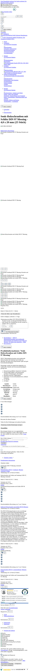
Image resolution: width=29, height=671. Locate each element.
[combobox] (8, 17)
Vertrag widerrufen (5, 609)
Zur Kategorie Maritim (9, 90)
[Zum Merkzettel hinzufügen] (3, 468)
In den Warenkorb (5, 329)
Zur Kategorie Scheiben (10, 67)
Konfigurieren (18, 663)
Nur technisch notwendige (7, 663)
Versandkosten (4, 650)
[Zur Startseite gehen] (6, 11)
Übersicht (3, 35)
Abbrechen (3, 444)
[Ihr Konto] (2, 26)
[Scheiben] (16, 73)
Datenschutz (7, 622)
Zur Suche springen (19, 1)
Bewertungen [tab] (7, 343)
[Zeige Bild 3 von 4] (4, 271)
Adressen (18, 35)
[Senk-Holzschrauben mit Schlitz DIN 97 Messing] (14, 132)
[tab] (15, 340)
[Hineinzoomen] (9, 284)
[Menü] (2, 14)
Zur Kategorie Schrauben (10, 44)
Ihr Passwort (4, 440)
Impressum (6, 624)
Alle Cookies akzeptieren (7, 665)
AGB (5, 614)
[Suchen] (17, 16)
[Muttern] (16, 64)
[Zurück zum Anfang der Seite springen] (2, 657)
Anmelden (3, 32)
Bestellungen (24, 35)
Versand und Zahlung (9, 630)
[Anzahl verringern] (3, 326)
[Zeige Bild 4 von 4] (6, 271)
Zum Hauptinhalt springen (7, 1)
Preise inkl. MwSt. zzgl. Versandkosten (10, 313)
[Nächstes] (5, 269)
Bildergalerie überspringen (7, 130)
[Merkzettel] (2, 24)
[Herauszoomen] (2, 284)
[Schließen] (1, 282)
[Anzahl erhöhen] (11, 326)
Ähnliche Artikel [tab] (8, 457)
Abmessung (6, 319)
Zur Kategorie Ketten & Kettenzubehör (14, 76)
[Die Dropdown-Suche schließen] (21, 16)
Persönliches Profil (11, 35)
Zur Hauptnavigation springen (14, 2)
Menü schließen (7, 29)
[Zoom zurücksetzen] (5, 284)
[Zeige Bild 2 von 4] (3, 271)
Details (2, 485)
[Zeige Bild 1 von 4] (1, 271)
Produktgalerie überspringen (8, 460)
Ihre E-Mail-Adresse (6, 438)
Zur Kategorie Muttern (9, 57)
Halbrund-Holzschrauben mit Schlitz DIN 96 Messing (14, 507)
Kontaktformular (13, 608)
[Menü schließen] (4, 46)
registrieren (6, 34)
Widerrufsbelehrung (9, 616)
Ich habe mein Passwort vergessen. (9, 441)
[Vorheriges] (2, 269)
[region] (14, 218)
